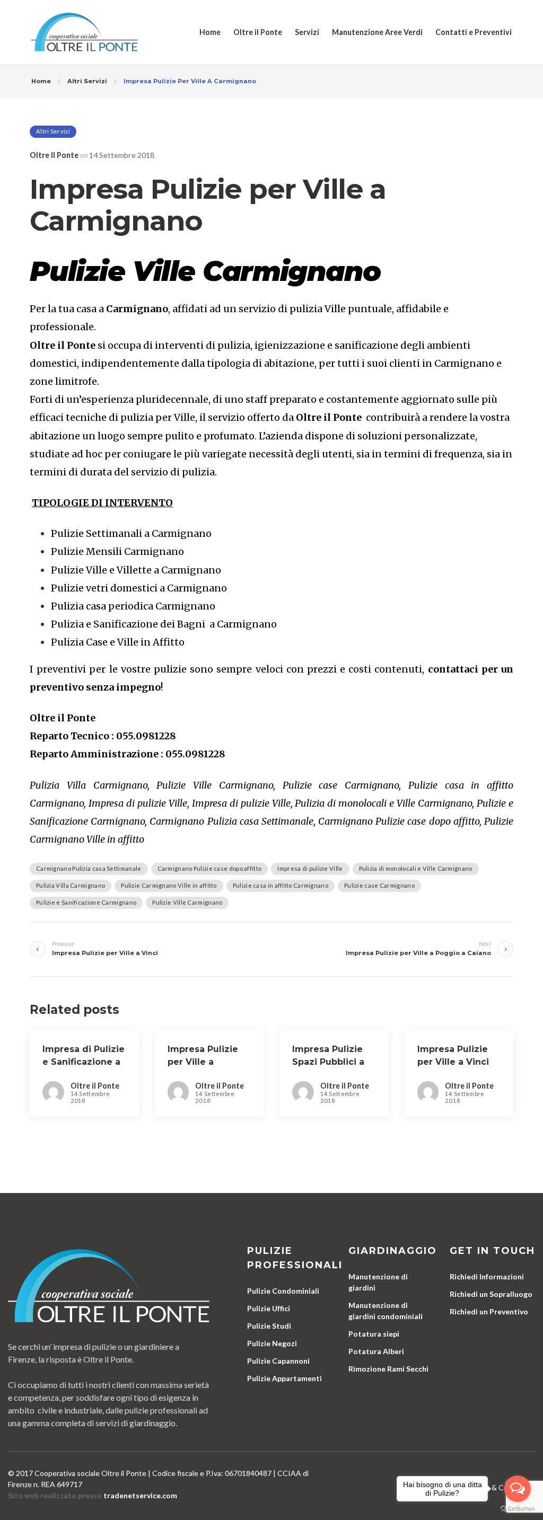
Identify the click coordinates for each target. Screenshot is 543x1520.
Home (210, 32)
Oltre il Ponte (257, 32)
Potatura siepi (373, 1333)
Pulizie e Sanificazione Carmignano (86, 902)
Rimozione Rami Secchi (388, 1368)
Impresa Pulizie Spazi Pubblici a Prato (328, 1062)
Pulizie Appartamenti (284, 1378)
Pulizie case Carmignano (379, 885)
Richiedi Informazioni (487, 1276)
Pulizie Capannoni (278, 1360)
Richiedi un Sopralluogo (491, 1293)
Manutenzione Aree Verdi (377, 32)
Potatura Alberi (376, 1351)
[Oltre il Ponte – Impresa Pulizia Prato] (84, 32)
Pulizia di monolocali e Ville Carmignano (415, 868)
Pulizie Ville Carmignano (187, 902)
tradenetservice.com (140, 1495)
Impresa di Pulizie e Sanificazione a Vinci (83, 1062)
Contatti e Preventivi (473, 32)
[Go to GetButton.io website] (518, 1509)
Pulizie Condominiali (283, 1290)
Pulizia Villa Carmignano (70, 885)
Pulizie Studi (269, 1325)
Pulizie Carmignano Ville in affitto (169, 885)
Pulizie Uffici (268, 1308)
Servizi (307, 32)
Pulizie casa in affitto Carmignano (280, 885)
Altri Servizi (53, 131)
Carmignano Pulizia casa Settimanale (89, 868)
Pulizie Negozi (272, 1343)
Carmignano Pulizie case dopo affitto (209, 868)
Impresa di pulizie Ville (310, 868)
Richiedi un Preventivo (489, 1311)
